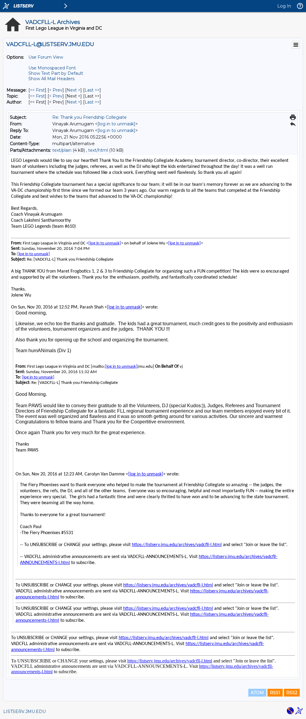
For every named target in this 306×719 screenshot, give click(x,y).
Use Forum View (45, 57)
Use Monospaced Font (52, 68)
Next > (73, 90)
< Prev (55, 90)
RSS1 (275, 692)
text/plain (61, 150)
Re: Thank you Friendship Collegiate (89, 117)
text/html (98, 150)
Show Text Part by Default (55, 73)
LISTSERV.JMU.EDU (24, 711)
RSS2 (291, 692)
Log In (284, 6)
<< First (37, 90)
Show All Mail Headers (51, 78)
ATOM (257, 692)
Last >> (92, 90)
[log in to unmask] (116, 124)
